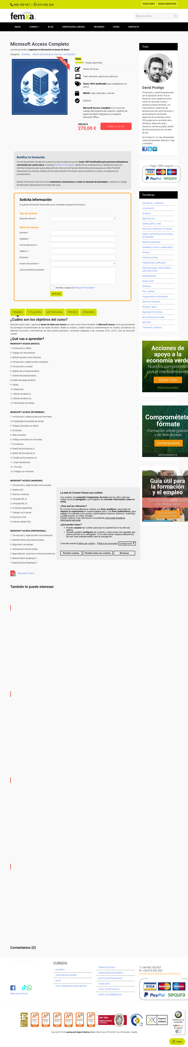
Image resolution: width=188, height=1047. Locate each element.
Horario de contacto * (29, 263)
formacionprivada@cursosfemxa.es (160, 973)
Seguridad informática (152, 312)
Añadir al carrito (115, 126)
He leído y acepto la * (75, 288)
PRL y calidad (148, 291)
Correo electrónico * (28, 245)
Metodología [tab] (54, 312)
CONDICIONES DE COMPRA (110, 973)
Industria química (150, 257)
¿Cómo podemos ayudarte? (32, 270)
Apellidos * (24, 239)
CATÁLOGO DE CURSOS (66, 975)
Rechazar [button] (124, 553)
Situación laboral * (28, 218)
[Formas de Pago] (161, 173)
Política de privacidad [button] (107, 543)
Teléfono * (24, 251)
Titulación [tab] (34, 312)
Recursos (99, 27)
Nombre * (24, 232)
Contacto (133, 27)
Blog (50, 27)
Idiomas (146, 252)
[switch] (178, 1031)
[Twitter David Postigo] (149, 149)
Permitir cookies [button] (71, 553)
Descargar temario (26, 573)
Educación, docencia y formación (157, 229)
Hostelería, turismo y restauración (157, 247)
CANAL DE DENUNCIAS (108, 989)
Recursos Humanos (151, 302)
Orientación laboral (73, 27)
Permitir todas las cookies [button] (98, 553)
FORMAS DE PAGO (106, 967)
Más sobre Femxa (19, 993)
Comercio (146, 213)
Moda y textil (148, 281)
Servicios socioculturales (153, 317)
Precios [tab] (72, 312)
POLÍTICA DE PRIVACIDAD (110, 978)
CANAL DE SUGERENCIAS (110, 994)
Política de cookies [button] (86, 543)
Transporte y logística (152, 327)
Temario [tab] (18, 312)
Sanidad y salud (149, 307)
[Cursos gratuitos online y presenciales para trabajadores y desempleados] (23, 15)
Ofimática (25, 54)
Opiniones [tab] (88, 312)
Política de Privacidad (83, 288)
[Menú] (183, 1011)
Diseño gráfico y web (151, 223)
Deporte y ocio (148, 218)
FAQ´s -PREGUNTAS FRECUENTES (71, 986)
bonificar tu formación (64, 165)
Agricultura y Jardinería (152, 203)
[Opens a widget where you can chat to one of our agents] (177, 1042)
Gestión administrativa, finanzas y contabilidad (53, 54)
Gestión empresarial (151, 242)
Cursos (34, 27)
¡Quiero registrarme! (167, 4)
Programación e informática (155, 296)
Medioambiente (149, 276)
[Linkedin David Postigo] (154, 149)
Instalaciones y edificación (154, 262)
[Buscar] (175, 16)
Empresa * (24, 257)
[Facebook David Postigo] (144, 149)
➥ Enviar (56, 293)
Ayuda (116, 27)
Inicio (18, 27)
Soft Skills (146, 322)
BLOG (58, 980)
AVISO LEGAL (104, 984)
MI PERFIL (60, 970)
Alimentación (148, 208)
